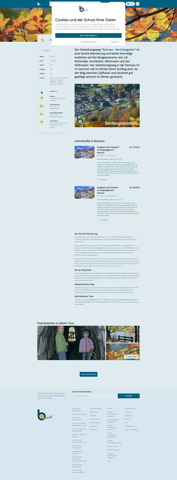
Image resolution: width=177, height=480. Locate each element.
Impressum (115, 42)
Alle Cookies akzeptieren (88, 35)
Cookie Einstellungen (88, 42)
